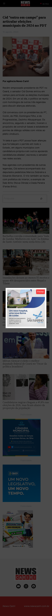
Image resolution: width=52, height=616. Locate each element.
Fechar (40, 292)
